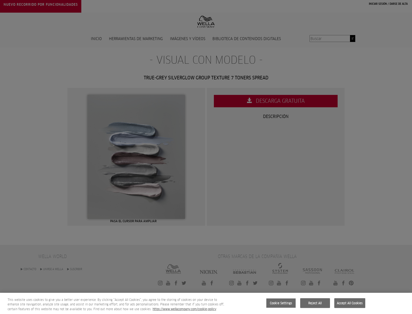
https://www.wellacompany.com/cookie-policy (184, 309)
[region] (206, 303)
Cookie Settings (281, 303)
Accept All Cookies (350, 303)
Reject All (315, 303)
